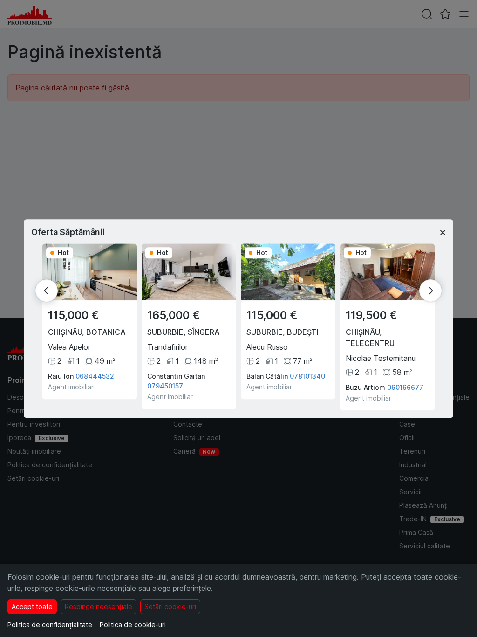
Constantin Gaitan (176, 376)
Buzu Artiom (365, 387)
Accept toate (32, 606)
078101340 (307, 376)
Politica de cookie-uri (133, 625)
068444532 (94, 376)
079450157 (165, 386)
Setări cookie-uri (170, 606)
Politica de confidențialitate (49, 625)
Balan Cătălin (267, 376)
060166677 (405, 387)
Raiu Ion (61, 376)
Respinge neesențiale (98, 606)
